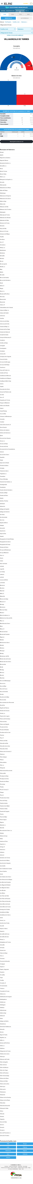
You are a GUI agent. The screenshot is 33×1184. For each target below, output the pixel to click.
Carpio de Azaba (3, 359)
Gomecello (2, 528)
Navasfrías (2, 705)
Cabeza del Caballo (4, 313)
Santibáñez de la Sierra (5, 915)
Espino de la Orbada (4, 462)
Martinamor (2, 607)
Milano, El (2, 629)
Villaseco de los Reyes (5, 1100)
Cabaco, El (2, 304)
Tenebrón (2, 972)
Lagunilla (2, 569)
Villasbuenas (3, 1092)
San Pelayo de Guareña (5, 901)
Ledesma (2, 574)
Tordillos (2, 980)
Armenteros (2, 244)
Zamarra (2, 1124)
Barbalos (2, 258)
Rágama (2, 822)
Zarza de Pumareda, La (5, 1132)
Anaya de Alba (3, 228)
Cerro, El (2, 397)
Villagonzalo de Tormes (5, 1051)
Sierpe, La (2, 939)
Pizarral (2, 795)
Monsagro (2, 650)
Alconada (2, 182)
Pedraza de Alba (3, 740)
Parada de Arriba (4, 727)
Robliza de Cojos (3, 836)
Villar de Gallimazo (4, 1067)
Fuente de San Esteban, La (6, 481)
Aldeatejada (2, 212)
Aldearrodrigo (3, 201)
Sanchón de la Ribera (5, 860)
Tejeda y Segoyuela (4, 969)
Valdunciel (2, 1015)
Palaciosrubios (3, 721)
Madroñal (2, 590)
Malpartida (2, 596)
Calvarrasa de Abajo (4, 321)
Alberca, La (2, 176)
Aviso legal (25, 1166)
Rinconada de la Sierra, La (6, 830)
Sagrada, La (2, 844)
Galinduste (2, 503)
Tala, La (2, 955)
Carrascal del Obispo (4, 364)
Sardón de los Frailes (4, 923)
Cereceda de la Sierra (5, 389)
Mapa (29, 1167)
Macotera (2, 588)
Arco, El (1, 242)
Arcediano (2, 239)
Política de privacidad (5, 1167)
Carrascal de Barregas (5, 362)
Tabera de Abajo (3, 953)
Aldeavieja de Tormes (5, 215)
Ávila (8, 1143)
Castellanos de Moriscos (5, 375)
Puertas (2, 814)
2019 (4, 14)
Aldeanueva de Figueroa (5, 195)
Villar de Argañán (4, 1062)
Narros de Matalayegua (5, 680)
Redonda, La (3, 825)
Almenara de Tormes (4, 223)
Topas (1, 977)
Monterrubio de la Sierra (5, 661)
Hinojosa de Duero (4, 547)
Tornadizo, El (3, 983)
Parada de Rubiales (4, 729)
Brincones (2, 296)
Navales (2, 694)
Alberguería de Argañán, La (6, 179)
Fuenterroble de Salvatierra (6, 490)
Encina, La (2, 441)
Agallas (1, 155)
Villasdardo (2, 1094)
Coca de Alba (3, 413)
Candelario (2, 340)
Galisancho (2, 506)
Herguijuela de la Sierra (5, 541)
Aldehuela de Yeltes (4, 220)
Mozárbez (2, 678)
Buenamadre (3, 299)
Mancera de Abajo (4, 599)
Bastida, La (2, 266)
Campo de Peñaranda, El (5, 337)
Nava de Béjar (3, 686)
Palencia (25, 1147)
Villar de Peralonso (4, 1073)
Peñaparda (2, 767)
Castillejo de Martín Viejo (5, 381)
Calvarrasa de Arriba (4, 323)
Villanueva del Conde (4, 1059)
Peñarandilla (3, 773)
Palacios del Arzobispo (5, 718)
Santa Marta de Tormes (5, 906)
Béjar (1, 269)
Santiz (1, 917)
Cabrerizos (2, 315)
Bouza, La (2, 291)
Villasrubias (2, 1102)
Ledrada (2, 577)
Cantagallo (2, 345)
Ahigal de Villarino (4, 160)
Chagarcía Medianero (5, 402)
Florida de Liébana (4, 465)
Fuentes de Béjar (4, 492)
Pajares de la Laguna (4, 716)
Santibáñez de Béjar (4, 912)
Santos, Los (2, 920)
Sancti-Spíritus (3, 871)
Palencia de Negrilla (4, 724)
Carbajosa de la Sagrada (5, 356)
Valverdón (2, 1029)
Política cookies (14, 1167)
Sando (1, 874)
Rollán (1, 838)
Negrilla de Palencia (4, 708)
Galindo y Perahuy (4, 501)
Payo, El (2, 737)
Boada (1, 283)
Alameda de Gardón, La (5, 163)
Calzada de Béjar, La (4, 326)
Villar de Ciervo (3, 1064)
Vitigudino (2, 1119)
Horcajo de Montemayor (5, 550)
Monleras (2, 648)
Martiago (2, 604)
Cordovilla (2, 419)
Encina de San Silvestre (5, 438)
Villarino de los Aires (4, 1083)
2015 (12, 14)
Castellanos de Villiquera (5, 378)
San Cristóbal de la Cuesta (6, 868)
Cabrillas (2, 318)
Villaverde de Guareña (5, 1105)
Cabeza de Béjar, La (4, 310)
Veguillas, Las (3, 1037)
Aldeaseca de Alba (4, 206)
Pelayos (2, 759)
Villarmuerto (3, 1089)
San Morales (3, 890)
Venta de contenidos (13, 1166)
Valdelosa (2, 1007)
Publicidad (20, 1166)
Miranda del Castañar (5, 634)
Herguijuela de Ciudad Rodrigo (7, 539)
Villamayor (2, 1056)
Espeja (1, 460)
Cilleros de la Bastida (4, 405)
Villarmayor (2, 1086)
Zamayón (2, 1127)
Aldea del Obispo (4, 190)
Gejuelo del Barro (4, 522)
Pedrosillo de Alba (4, 743)
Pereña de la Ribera (4, 781)
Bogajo (1, 288)
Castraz (1, 383)
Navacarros (2, 683)
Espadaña (2, 457)
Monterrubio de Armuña (5, 658)
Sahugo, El (2, 846)
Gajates (1, 498)
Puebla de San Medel (4, 806)
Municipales (8, 18)
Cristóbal (2, 422)
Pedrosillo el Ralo (4, 748)
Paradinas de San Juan (5, 732)
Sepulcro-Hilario (3, 928)
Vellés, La (2, 1040)
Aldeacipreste (3, 185)
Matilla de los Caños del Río (6, 618)
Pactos (27, 10)
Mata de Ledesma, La (5, 615)
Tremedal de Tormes (4, 991)
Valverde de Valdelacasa (5, 1026)
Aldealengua (3, 193)
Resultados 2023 (10, 10)
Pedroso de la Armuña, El (5, 751)
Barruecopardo (3, 264)
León (8, 1147)
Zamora (8, 1157)
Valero (1, 1018)
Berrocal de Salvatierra (5, 280)
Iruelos (1, 560)
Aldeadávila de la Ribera (5, 187)
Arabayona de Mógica (5, 234)
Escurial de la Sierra (4, 454)
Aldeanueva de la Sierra (5, 198)
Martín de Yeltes (3, 609)
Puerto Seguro (3, 819)
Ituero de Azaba (3, 563)
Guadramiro (2, 530)
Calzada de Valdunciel (5, 332)
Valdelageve (2, 1004)
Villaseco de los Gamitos (5, 1097)
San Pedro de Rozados (5, 898)
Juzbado (2, 566)
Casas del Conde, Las (5, 370)
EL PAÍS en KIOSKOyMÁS (13, 1169)
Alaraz (1, 168)
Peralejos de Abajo (4, 776)
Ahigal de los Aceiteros (5, 157)
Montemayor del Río (4, 656)
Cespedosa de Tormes (5, 400)
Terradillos (2, 974)
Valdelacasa (2, 1002)
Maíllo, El (2, 593)
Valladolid (25, 1154)
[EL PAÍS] (8, 3)
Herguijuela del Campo (5, 544)
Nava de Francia (3, 688)
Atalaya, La (2, 247)
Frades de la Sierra (4, 471)
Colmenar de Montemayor (6, 416)
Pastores (2, 735)
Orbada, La (2, 713)
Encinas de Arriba (4, 446)
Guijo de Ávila (3, 533)
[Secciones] (2, 3)
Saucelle (2, 925)
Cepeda (1, 386)
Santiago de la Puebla (5, 909)
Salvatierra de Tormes (5, 857)
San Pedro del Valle (4, 895)
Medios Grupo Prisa (16, 1178)
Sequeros (2, 931)
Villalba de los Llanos (4, 1053)
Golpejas (2, 525)
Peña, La (2, 765)
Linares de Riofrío (4, 580)
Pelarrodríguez (3, 757)
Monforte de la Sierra (5, 642)
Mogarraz (2, 637)
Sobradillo (2, 945)
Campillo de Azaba (4, 334)
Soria (8, 1154)
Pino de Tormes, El (4, 789)
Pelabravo (2, 754)
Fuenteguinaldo (3, 484)
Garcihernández (3, 517)
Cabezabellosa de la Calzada (6, 307)
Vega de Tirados (3, 1034)
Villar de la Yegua (4, 1070)
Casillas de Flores (4, 372)
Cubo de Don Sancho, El (5, 424)
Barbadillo (2, 255)
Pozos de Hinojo (3, 800)
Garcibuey (2, 514)
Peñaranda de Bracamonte (6, 770)
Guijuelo (2, 536)
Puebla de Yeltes (3, 808)
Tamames (2, 958)
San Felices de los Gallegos (6, 879)
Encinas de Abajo (4, 443)
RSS (22, 1169)
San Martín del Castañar (5, 882)
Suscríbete (25, 3)
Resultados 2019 (20, 10)
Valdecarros (2, 994)
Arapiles (2, 236)
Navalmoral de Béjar (4, 697)
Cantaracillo (2, 353)
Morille (1, 667)
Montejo (2, 653)
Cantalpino (2, 351)
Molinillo (2, 639)
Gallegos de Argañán (4, 509)
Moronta (2, 675)
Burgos (25, 1143)
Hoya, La (2, 555)
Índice (20, 1169)
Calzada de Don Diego (5, 329)
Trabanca (2, 988)
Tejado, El (2, 966)
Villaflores (2, 1048)
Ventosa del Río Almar (5, 1043)
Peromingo (2, 784)
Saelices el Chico (4, 841)
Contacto (6, 1166)
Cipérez (1, 408)
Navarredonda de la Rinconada (7, 702)
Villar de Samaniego (4, 1075)
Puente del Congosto (4, 811)
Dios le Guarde (3, 427)
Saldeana (2, 852)
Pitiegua (2, 792)
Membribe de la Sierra (5, 623)
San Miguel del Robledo (5, 885)
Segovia (25, 1150)
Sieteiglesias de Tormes (5, 942)
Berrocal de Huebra (4, 277)
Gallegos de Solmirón (5, 511)
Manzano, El (2, 601)
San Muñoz (2, 893)
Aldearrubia (2, 204)
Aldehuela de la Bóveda (5, 217)
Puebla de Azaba (4, 803)
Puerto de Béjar (3, 816)
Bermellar (2, 274)
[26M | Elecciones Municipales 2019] (16, 7)
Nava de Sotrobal (4, 691)
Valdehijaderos (3, 999)
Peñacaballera (3, 762)
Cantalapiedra (3, 348)
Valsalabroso (3, 1023)
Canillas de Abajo (4, 343)
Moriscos (2, 672)
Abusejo (2, 152)
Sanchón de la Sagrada (5, 863)
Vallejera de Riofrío (4, 1021)
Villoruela (2, 1113)
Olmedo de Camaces (4, 710)
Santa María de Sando (5, 904)
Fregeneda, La (3, 473)
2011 (20, 14)
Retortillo (2, 827)
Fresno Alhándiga (4, 479)
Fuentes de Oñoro (4, 495)
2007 (28, 14)
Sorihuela (2, 947)
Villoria (1, 1111)
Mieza (1, 626)
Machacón (2, 585)
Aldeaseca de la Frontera (5, 209)
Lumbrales (2, 582)
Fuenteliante (3, 487)
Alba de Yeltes (3, 174)
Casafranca (2, 367)
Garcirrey (2, 520)
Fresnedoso (2, 476)
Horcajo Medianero (4, 552)
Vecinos (2, 1032)
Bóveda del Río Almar (5, 293)
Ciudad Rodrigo (3, 411)
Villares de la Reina (4, 1078)
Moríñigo (2, 669)
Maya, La (2, 620)
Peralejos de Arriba (4, 778)
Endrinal (2, 451)
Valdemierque (3, 1010)
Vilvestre (2, 1116)
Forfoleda (2, 468)
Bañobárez (2, 253)
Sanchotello (2, 866)
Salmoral (2, 855)
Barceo (1, 261)
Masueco (2, 612)
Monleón (2, 645)
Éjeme (1, 435)
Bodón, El (2, 285)
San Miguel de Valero (4, 887)
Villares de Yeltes (4, 1081)
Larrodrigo (2, 571)
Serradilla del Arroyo (4, 934)
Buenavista (2, 302)
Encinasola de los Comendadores (7, 449)
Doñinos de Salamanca (5, 432)
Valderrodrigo (3, 1013)
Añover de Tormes (4, 231)
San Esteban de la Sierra (5, 876)
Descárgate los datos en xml (16, 141)
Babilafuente (3, 250)
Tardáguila (2, 964)
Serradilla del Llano (4, 936)
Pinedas (2, 787)
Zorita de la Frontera (4, 1135)
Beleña (1, 272)
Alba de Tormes (3, 171)
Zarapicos (2, 1130)
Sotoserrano (3, 950)
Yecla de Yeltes (3, 1122)
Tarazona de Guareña (5, 961)
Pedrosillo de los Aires (5, 746)
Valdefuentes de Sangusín (6, 996)
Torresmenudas (3, 985)
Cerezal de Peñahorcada (5, 392)
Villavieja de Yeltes (4, 1108)
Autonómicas (25, 18)
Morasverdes (3, 664)
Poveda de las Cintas (4, 797)
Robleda (2, 833)
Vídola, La (2, 1045)
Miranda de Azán (4, 631)
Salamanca (2, 849)
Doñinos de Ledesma (4, 430)
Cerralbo (2, 394)
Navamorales (3, 699)
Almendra (2, 225)
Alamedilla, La (3, 165)
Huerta (1, 558)
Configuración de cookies (22, 1167)
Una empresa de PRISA (16, 1174)
